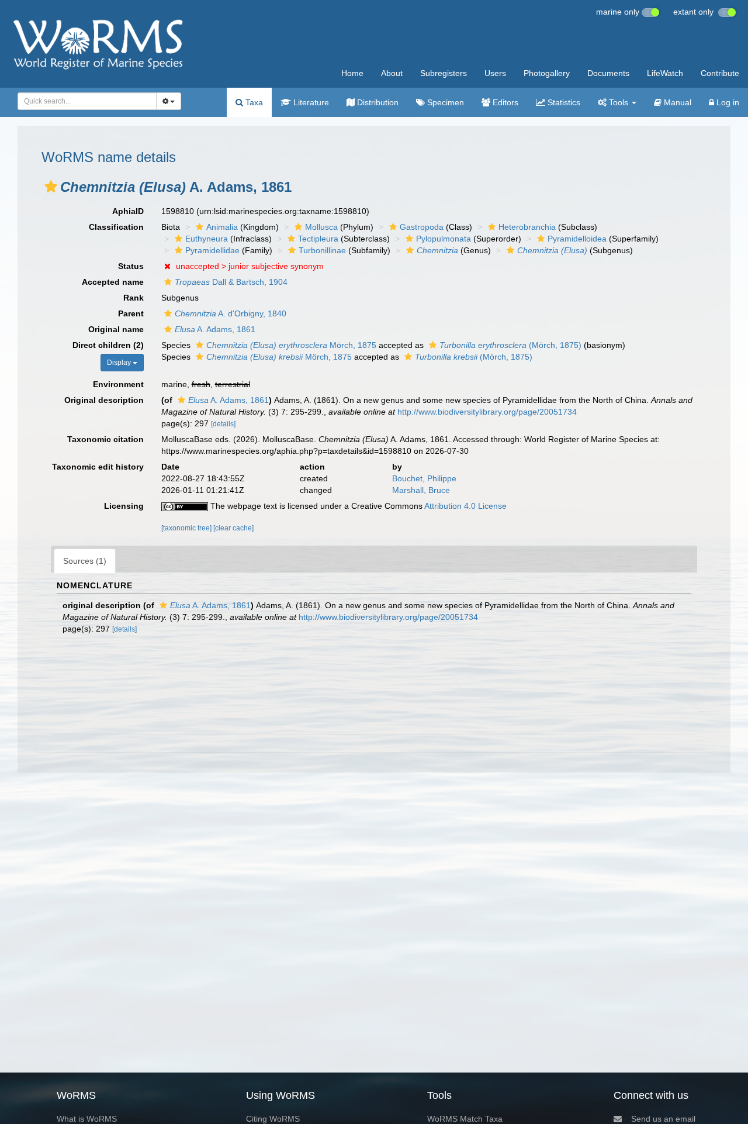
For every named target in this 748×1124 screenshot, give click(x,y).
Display (120, 362)
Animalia (222, 227)
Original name (116, 329)
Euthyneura (206, 238)
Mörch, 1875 (291, 345)
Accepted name (113, 282)
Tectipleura (318, 238)
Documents (608, 73)
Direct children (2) (108, 345)
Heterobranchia (527, 227)
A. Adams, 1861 (215, 329)
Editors (504, 102)
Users (495, 73)
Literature (310, 102)
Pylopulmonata (443, 238)
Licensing (124, 506)
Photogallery (547, 73)
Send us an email (663, 1118)
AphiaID (128, 211)
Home (352, 73)
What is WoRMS (87, 1118)
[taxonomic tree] (187, 528)
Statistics (562, 102)
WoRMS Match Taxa (465, 1118)
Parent (131, 313)
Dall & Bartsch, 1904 (231, 282)
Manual (676, 102)
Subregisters (443, 73)
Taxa (253, 102)
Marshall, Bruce (421, 490)
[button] (50, 187)
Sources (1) (84, 561)
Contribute (720, 73)
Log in (726, 102)
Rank (133, 297)
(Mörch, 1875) (510, 345)
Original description (104, 400)
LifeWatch (665, 73)
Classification (116, 227)
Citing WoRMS (273, 1118)
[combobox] (87, 101)
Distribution (377, 102)
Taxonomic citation (105, 439)
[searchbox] (84, 101)
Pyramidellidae (212, 250)
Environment (118, 384)
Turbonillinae (322, 250)
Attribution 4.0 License (465, 506)
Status (131, 266)
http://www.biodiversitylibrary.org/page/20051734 (487, 411)
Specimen (444, 102)
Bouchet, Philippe (424, 478)
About (392, 73)
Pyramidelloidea (577, 238)
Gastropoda (422, 227)
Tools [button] (619, 102)
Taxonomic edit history (98, 466)
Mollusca (321, 227)
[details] (223, 424)
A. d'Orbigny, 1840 (230, 313)
